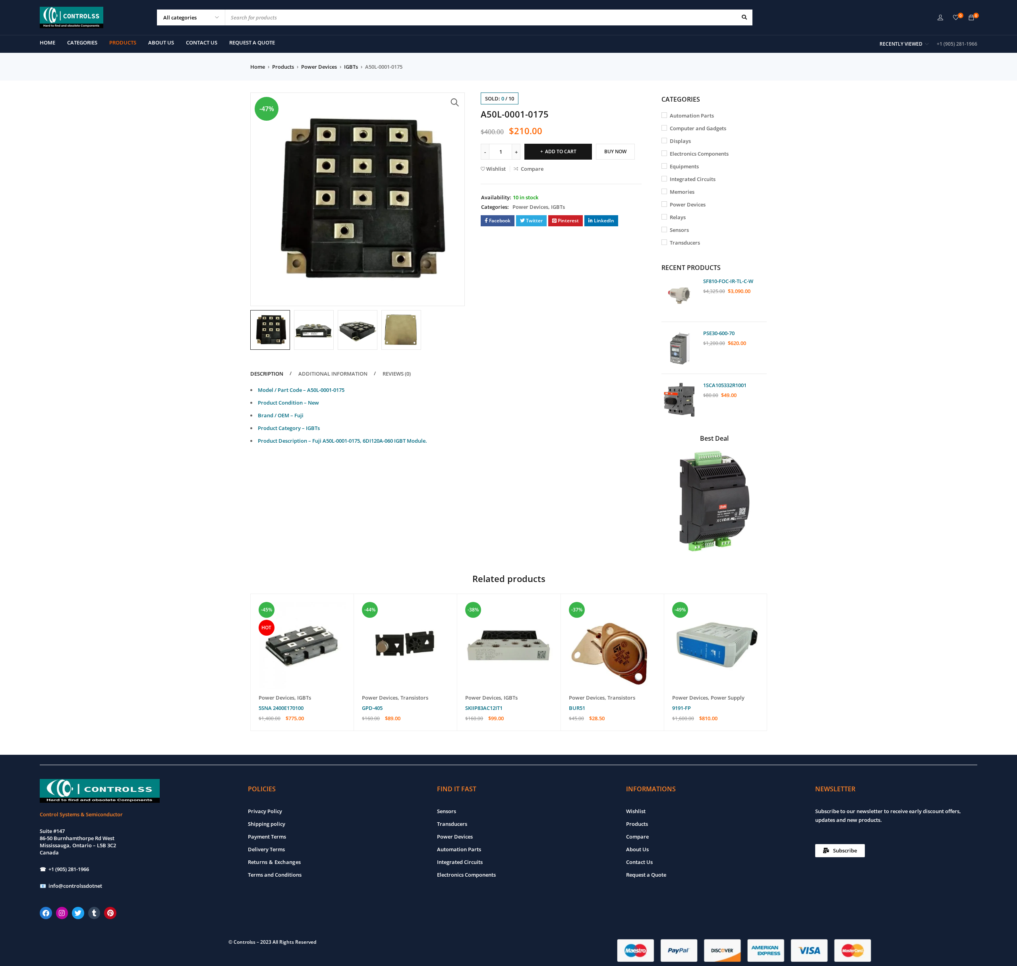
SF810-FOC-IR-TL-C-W (728, 281)
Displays (680, 141)
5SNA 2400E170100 (281, 707)
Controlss (244, 942)
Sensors (679, 229)
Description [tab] (266, 373)
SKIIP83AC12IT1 (484, 707)
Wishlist (636, 811)
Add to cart (560, 151)
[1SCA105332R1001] (679, 400)
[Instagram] (62, 913)
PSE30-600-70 (719, 333)
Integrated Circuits (692, 179)
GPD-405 (372, 707)
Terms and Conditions (275, 874)
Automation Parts (692, 115)
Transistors (414, 697)
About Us (637, 849)
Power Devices (319, 66)
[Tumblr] (94, 913)
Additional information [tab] (332, 373)
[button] (455, 102)
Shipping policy (266, 823)
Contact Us (639, 862)
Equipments (684, 166)
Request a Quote (646, 874)
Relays (678, 217)
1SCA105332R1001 (724, 385)
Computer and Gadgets (698, 128)
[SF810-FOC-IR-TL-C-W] (679, 296)
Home (257, 66)
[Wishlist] (956, 17)
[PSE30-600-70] (679, 348)
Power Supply (727, 697)
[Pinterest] (110, 913)
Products (283, 66)
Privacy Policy (265, 811)
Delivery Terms (266, 849)
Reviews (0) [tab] (397, 373)
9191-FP (681, 707)
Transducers (685, 242)
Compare (637, 836)
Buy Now (615, 151)
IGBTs (351, 66)
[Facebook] (46, 913)
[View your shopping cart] (971, 17)
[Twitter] (78, 913)
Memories (682, 191)
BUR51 (577, 707)
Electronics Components (699, 153)
